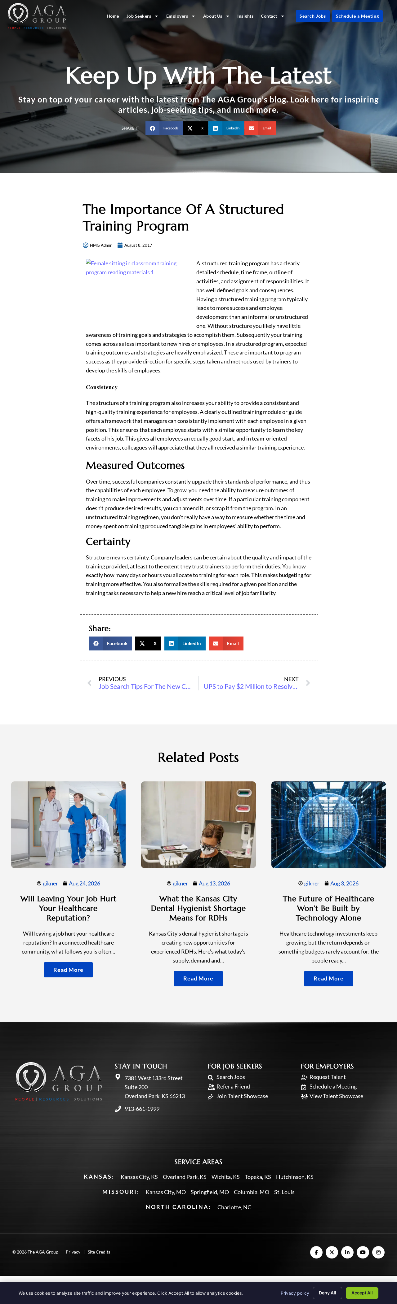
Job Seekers (139, 16)
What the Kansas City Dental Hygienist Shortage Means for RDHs (198, 908)
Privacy (73, 1251)
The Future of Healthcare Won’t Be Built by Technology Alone (328, 908)
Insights (245, 16)
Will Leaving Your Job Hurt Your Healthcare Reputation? (68, 908)
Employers (177, 16)
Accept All (362, 1292)
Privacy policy (295, 1293)
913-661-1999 (142, 1108)
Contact (269, 16)
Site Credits (99, 1251)
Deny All (327, 1292)
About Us (212, 16)
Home (113, 16)
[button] (164, 128)
